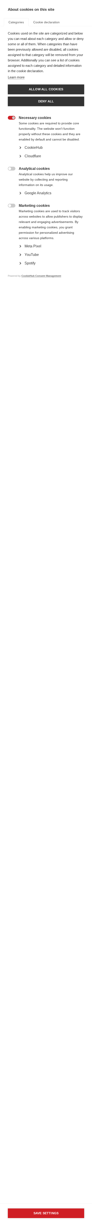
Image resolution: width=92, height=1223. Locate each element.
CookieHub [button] (34, 147)
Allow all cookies (46, 89)
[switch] (9, 118)
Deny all (46, 101)
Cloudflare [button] (33, 156)
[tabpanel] (46, 161)
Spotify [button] (30, 263)
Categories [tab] (16, 22)
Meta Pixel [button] (33, 246)
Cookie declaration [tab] (46, 22)
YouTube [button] (32, 255)
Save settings (46, 1213)
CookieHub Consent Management (41, 275)
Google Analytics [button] (38, 193)
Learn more (16, 77)
